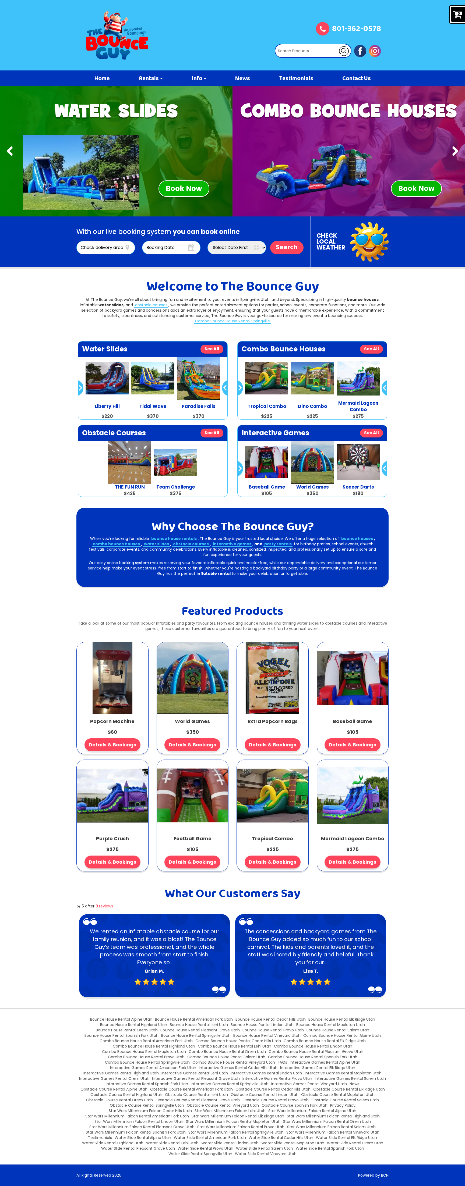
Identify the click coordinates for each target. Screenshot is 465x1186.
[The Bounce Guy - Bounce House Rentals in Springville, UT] (117, 35)
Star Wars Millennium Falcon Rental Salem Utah (331, 1127)
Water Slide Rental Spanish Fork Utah (330, 1148)
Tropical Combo (272, 838)
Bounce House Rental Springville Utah (196, 1035)
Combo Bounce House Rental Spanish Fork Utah (312, 1057)
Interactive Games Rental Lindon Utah (266, 1073)
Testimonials (296, 79)
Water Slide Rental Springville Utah (200, 1153)
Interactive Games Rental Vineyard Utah (309, 1084)
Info (197, 79)
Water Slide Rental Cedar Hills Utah (281, 1137)
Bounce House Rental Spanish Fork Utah (121, 1035)
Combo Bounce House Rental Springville (232, 321)
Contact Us (356, 79)
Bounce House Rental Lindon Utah (262, 1024)
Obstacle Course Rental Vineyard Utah (223, 1105)
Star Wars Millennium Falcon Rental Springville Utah (236, 1132)
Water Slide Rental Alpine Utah (143, 1137)
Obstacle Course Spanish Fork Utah (294, 1105)
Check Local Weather (330, 241)
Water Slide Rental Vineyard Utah (266, 1153)
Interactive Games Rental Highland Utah (121, 1073)
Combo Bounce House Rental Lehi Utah (234, 1046)
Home (102, 79)
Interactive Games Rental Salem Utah (350, 1078)
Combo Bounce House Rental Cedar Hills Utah (238, 1040)
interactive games (232, 544)
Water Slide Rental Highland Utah (112, 1143)
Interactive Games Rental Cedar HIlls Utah (238, 1067)
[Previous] (9, 151)
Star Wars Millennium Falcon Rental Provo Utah (240, 1127)
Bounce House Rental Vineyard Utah (267, 1035)
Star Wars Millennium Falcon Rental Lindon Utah (138, 1121)
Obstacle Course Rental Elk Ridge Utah (349, 1089)
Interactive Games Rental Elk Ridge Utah (317, 1067)
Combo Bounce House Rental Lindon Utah (313, 1046)
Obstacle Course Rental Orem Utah (119, 1100)
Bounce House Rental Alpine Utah (121, 1019)
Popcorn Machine (112, 721)
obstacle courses (151, 305)
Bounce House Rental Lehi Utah (199, 1024)
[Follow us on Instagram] (375, 50)
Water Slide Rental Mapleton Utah (292, 1143)
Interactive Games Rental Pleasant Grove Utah (196, 1078)
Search (287, 248)
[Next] (455, 151)
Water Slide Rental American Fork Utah (210, 1137)
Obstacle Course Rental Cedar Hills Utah (273, 1089)
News (242, 79)
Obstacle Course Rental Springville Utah (147, 1105)
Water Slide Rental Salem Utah (264, 1148)
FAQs (282, 1062)
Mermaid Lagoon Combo (352, 838)
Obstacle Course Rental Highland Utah (126, 1094)
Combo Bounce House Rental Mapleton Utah (144, 1051)
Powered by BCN (373, 1175)
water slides (156, 544)
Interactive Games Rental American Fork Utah (153, 1067)
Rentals (149, 79)
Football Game (193, 838)
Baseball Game (352, 721)
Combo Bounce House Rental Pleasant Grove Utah (316, 1051)
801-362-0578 (356, 29)
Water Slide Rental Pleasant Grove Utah (138, 1148)
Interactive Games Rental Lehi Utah (194, 1073)
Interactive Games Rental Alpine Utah (325, 1062)
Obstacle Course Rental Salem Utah (345, 1100)
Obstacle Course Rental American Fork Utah (191, 1089)
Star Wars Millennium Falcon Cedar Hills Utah (150, 1110)
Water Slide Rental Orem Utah (355, 1143)
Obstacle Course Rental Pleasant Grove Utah (198, 1100)
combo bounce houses (116, 544)
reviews (104, 906)
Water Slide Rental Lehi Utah (172, 1143)
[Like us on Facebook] (360, 50)
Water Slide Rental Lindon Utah (230, 1143)
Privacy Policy (342, 1105)
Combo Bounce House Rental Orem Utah (227, 1051)
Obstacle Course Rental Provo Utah (275, 1100)
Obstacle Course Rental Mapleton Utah (338, 1094)
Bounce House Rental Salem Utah (338, 1030)
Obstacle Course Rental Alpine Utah (113, 1089)
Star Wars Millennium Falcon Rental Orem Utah (327, 1121)
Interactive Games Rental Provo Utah (277, 1078)
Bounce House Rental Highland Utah (133, 1024)
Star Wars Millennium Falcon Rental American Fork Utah (137, 1116)
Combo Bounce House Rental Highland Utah (154, 1046)
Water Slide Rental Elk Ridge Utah (346, 1137)
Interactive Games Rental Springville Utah (230, 1084)
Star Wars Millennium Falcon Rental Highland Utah (333, 1116)
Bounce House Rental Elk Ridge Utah (341, 1019)
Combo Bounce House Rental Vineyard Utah (233, 1062)
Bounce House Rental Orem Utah (127, 1030)
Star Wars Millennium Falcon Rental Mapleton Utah (233, 1121)
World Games (192, 721)
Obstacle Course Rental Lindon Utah (264, 1094)
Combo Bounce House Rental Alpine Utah (342, 1035)
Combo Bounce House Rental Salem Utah (226, 1057)
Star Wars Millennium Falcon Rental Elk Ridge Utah (238, 1116)
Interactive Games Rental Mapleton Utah (343, 1073)
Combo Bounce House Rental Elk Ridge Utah (325, 1040)
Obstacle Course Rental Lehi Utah (196, 1094)
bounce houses (357, 538)
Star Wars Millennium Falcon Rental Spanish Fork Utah (136, 1132)
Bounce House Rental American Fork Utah (194, 1019)
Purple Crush (112, 838)
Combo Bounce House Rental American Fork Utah (146, 1040)
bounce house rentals (174, 538)
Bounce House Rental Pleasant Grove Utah (200, 1030)
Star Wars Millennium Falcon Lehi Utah (230, 1110)
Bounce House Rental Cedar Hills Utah (270, 1019)
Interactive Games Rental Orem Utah (114, 1078)
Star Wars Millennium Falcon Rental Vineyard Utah (332, 1132)
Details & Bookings (112, 744)
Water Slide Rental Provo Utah (205, 1148)
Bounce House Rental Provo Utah (273, 1030)
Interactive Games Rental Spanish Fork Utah (147, 1084)
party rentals (278, 544)
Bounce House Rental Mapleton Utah (330, 1024)
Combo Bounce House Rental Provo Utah (146, 1057)
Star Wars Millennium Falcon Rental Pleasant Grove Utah (142, 1127)
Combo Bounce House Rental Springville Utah (147, 1062)
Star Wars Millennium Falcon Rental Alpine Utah (312, 1110)
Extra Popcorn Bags (273, 721)
